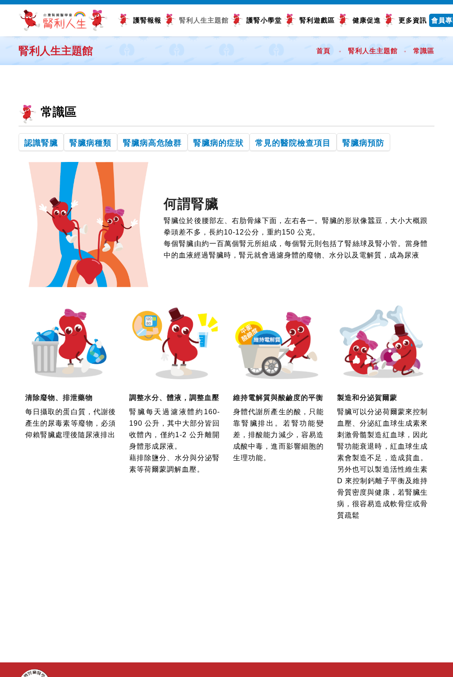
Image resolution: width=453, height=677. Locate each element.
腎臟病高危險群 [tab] (152, 142)
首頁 (323, 50)
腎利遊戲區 (317, 20)
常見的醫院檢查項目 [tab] (293, 142)
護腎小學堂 (264, 20)
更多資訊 (413, 20)
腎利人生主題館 (204, 20)
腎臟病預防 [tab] (363, 142)
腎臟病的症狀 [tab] (218, 142)
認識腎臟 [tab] (41, 142)
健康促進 (367, 20)
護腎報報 (147, 20)
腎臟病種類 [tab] (90, 142)
